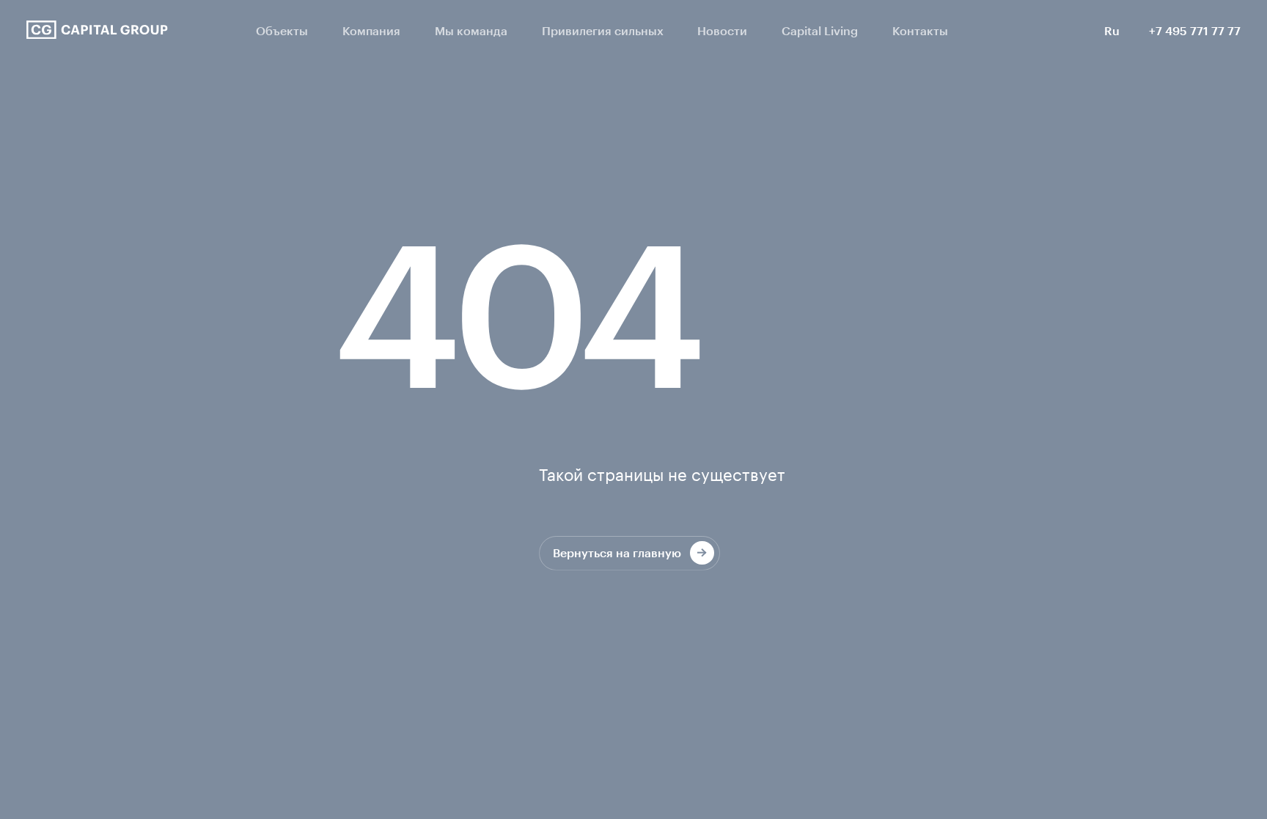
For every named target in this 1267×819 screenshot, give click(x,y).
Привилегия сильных (603, 30)
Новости (722, 30)
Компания (371, 30)
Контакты (920, 30)
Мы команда (471, 30)
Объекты (282, 30)
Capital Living (820, 30)
